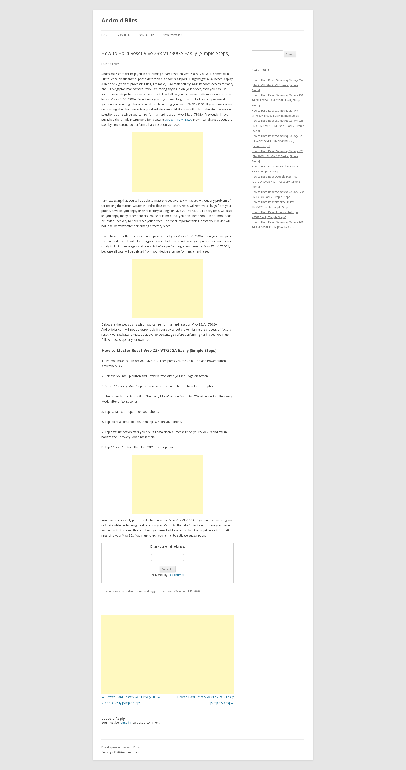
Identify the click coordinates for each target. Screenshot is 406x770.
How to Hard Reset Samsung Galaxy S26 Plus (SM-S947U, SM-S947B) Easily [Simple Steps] (278, 126)
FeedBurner (176, 575)
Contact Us (146, 35)
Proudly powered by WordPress (121, 747)
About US (123, 35)
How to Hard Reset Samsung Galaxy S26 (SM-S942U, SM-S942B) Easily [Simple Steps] (277, 156)
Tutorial (138, 591)
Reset (162, 591)
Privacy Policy (172, 35)
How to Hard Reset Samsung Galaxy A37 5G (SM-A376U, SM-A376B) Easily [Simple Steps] (277, 100)
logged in (126, 722)
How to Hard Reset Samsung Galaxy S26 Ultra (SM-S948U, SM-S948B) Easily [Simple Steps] (277, 141)
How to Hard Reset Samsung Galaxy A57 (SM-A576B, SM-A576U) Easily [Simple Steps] (277, 85)
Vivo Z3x (173, 591)
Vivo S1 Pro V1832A (178, 119)
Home (105, 35)
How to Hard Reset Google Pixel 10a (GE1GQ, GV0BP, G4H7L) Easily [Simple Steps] (276, 182)
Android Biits (119, 20)
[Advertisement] (167, 162)
